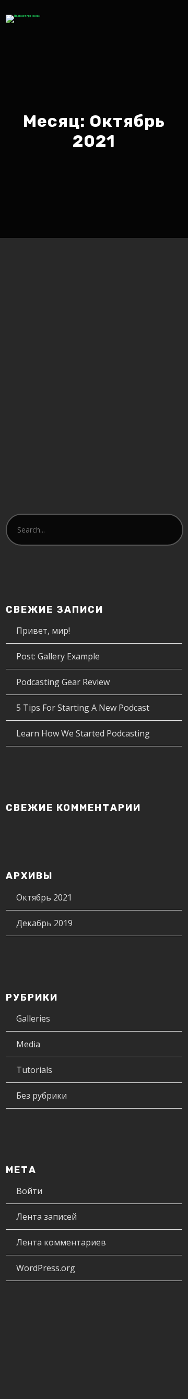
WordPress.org (45, 1268)
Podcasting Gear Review (63, 682)
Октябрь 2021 (44, 897)
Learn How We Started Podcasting (83, 733)
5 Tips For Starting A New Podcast (82, 707)
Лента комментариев (61, 1242)
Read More (44, 456)
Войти (29, 1191)
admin (89, 332)
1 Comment (63, 344)
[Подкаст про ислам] (23, 19)
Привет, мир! (65, 312)
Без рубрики (141, 332)
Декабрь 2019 (44, 923)
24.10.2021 (42, 332)
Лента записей (46, 1216)
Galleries (33, 1018)
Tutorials (34, 1070)
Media (28, 1044)
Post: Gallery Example (58, 656)
